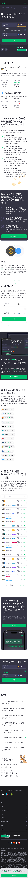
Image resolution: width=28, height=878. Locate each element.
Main (3, 7)
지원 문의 (14, 625)
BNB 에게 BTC (8, 501)
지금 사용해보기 (14, 376)
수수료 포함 (6, 28)
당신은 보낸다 (6, 24)
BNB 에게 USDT (10, 521)
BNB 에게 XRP (8, 554)
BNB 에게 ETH (8, 509)
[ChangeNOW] (3, 2)
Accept (14, 875)
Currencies (8, 7)
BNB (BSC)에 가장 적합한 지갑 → (10, 773)
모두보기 (22, 585)
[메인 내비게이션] (25, 2)
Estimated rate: (7, 30)
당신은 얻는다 (6, 33)
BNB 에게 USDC (10, 563)
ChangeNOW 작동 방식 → (8, 770)
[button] (21, 24)
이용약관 (3, 871)
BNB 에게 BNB (8, 550)
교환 (14, 40)
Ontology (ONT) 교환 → (7, 767)
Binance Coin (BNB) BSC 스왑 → (9, 764)
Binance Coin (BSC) (15, 7)
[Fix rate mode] (15, 34)
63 (12, 585)
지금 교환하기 (14, 236)
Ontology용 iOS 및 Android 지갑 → (10, 776)
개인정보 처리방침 (13, 871)
